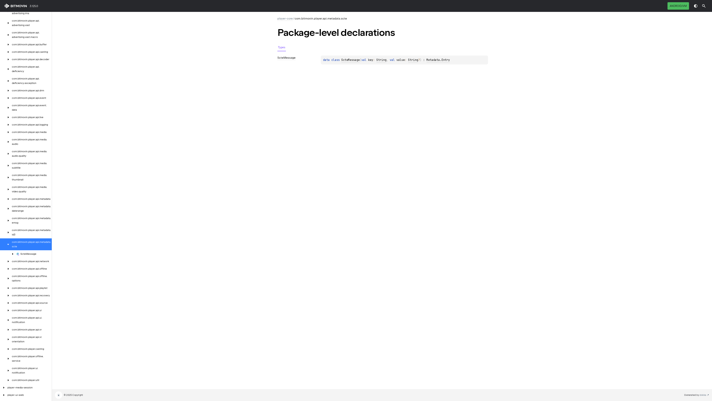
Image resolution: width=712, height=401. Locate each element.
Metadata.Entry (438, 60)
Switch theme (695, 6)
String (381, 60)
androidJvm (678, 5)
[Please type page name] (704, 6)
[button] (704, 6)
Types (281, 47)
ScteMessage (350, 60)
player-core (285, 18)
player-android (16, 6)
